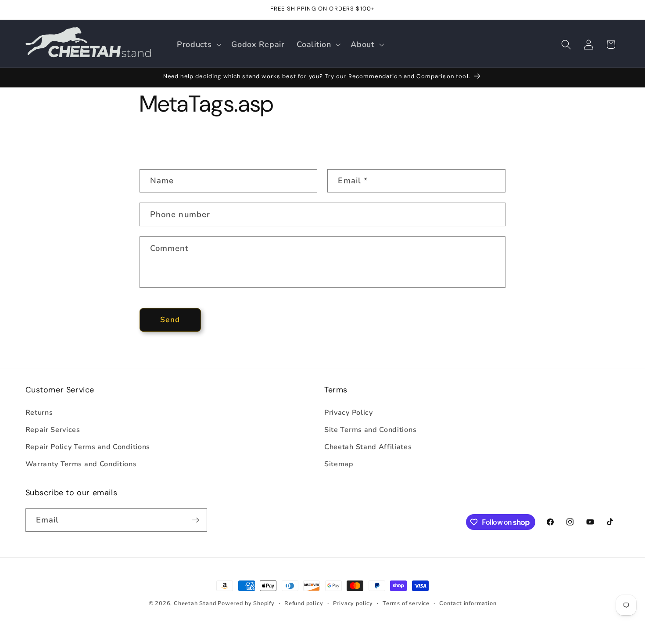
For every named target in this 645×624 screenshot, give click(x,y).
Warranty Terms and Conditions (81, 464)
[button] (198, 44)
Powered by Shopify (246, 603)
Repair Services (52, 430)
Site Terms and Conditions (370, 430)
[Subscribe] (195, 520)
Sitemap (339, 464)
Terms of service (406, 603)
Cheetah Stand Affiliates (368, 447)
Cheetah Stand (196, 603)
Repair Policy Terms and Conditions (87, 447)
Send (170, 320)
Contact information (467, 603)
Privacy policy (353, 603)
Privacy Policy (348, 412)
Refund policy (303, 603)
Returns (39, 412)
